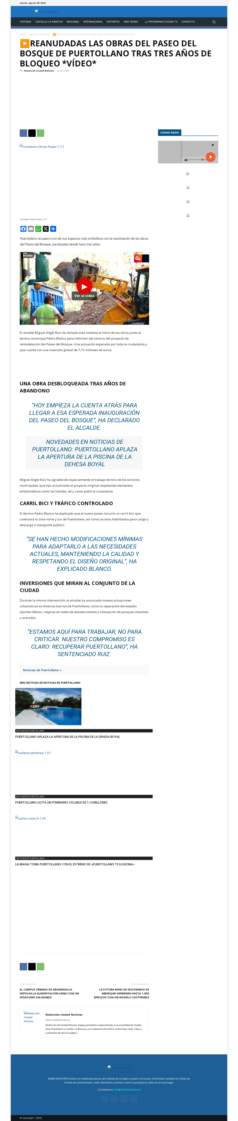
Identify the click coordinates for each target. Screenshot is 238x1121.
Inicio (22, 34)
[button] (214, 22)
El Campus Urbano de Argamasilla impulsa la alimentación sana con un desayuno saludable (49, 993)
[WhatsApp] (40, 133)
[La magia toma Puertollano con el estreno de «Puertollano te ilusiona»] (84, 834)
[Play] (84, 288)
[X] (211, 3)
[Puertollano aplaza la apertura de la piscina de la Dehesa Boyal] (84, 706)
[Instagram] (207, 3)
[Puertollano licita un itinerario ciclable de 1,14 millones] (84, 770)
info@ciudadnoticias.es (127, 1089)
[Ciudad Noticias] (46, 12)
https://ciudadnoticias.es (58, 1020)
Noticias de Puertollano (30, 730)
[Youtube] (216, 3)
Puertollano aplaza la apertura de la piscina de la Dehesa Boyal (87, 457)
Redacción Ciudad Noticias (39, 70)
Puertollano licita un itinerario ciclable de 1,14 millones (61, 802)
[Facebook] (202, 3)
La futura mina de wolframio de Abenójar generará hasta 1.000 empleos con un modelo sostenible (121, 993)
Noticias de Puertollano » (42, 670)
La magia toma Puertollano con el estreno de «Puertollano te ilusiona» (74, 864)
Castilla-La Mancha (39, 34)
